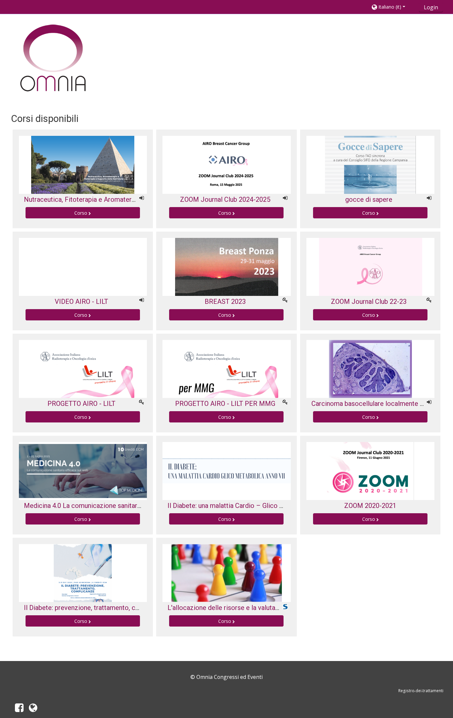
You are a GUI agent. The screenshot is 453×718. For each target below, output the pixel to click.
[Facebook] (18, 709)
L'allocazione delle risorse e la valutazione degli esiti (244, 608)
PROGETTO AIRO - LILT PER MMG (225, 404)
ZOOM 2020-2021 (370, 506)
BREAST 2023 (225, 301)
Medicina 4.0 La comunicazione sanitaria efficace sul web (107, 506)
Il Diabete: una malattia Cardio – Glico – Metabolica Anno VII (256, 506)
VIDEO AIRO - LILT (81, 301)
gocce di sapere (368, 199)
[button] (393, 7)
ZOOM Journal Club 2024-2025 (225, 199)
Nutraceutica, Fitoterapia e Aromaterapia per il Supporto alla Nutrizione (128, 199)
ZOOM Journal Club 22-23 (369, 301)
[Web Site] (34, 709)
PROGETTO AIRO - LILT (81, 404)
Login (431, 7)
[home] (53, 58)
